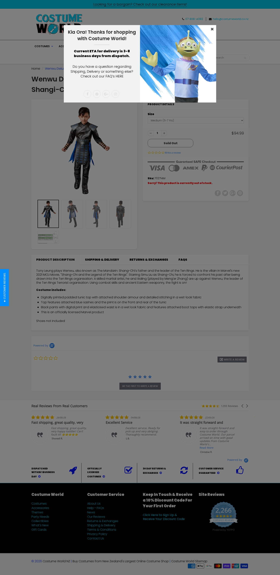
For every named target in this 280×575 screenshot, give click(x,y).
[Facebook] (87, 94)
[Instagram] (115, 94)
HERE (119, 76)
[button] (4, 287)
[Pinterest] (97, 94)
